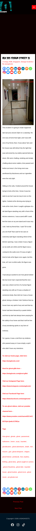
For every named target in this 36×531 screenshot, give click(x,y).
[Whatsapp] (30, 68)
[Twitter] (8, 68)
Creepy (5, 62)
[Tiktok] (23, 524)
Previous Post (18, 502)
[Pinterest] (19, 68)
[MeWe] (23, 68)
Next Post (18, 508)
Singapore (16, 62)
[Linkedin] (15, 68)
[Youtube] (11, 72)
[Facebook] (4, 68)
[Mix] (26, 68)
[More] (19, 72)
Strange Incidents (27, 62)
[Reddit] (11, 68)
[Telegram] (15, 72)
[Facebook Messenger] (8, 72)
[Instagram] (4, 72)
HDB (10, 62)
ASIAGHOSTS (3, 12)
